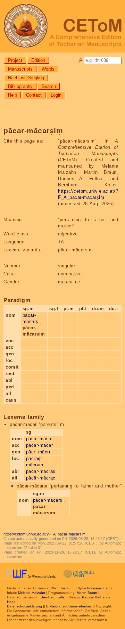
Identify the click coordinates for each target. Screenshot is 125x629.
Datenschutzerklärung (24, 606)
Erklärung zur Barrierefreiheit (69, 606)
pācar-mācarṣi (48, 500)
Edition (38, 60)
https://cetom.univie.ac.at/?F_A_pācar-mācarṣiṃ (44, 534)
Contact (34, 95)
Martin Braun (87, 593)
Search (49, 86)
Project (15, 60)
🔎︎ (80, 60)
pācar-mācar (39, 438)
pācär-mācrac (41, 478)
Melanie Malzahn (31, 593)
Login (56, 95)
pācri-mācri (38, 451)
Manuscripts (20, 69)
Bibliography (20, 86)
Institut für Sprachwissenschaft (85, 588)
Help (12, 95)
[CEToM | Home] (62, 26)
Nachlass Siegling (26, 77)
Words (48, 69)
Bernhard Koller (53, 597)
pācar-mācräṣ (41, 471)
